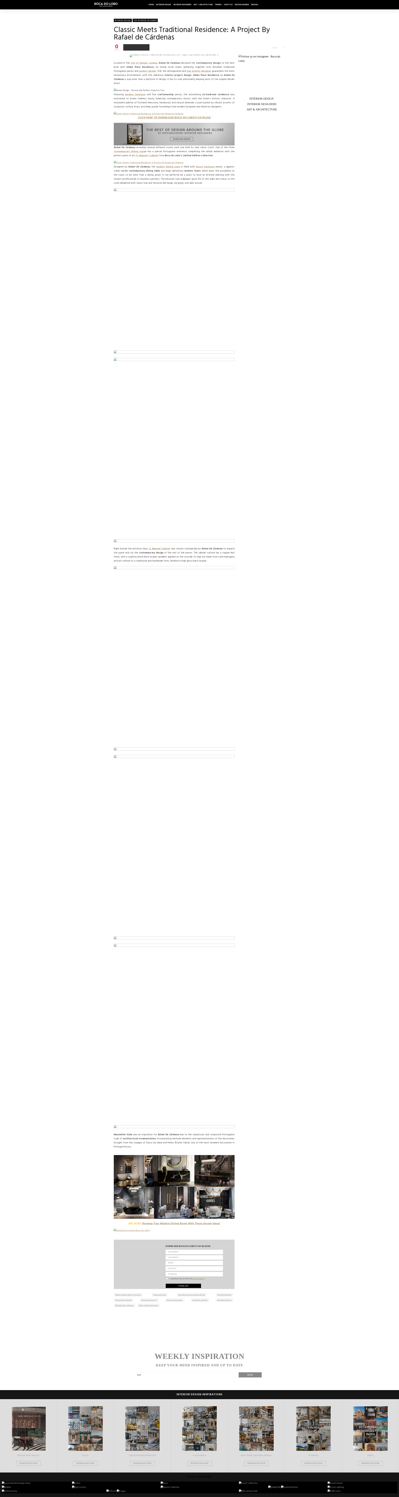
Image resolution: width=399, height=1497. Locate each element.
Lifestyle (228, 4)
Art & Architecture (262, 109)
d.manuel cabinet (124, 1300)
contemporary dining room (129, 151)
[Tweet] (133, 47)
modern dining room (168, 167)
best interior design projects (129, 1294)
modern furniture (135, 94)
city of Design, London (144, 63)
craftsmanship (225, 1294)
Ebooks (254, 4)
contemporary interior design (192, 1294)
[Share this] (126, 47)
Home (151, 4)
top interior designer (199, 71)
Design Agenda (242, 4)
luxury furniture (205, 167)
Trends (218, 4)
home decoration (175, 1300)
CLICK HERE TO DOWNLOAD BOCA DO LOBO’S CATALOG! (174, 117)
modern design (147, 71)
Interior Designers (182, 4)
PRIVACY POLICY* (199, 1279)
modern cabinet (200, 1300)
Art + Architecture (203, 4)
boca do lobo (160, 1294)
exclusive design (150, 1300)
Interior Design (163, 4)
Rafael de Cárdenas (125, 1305)
